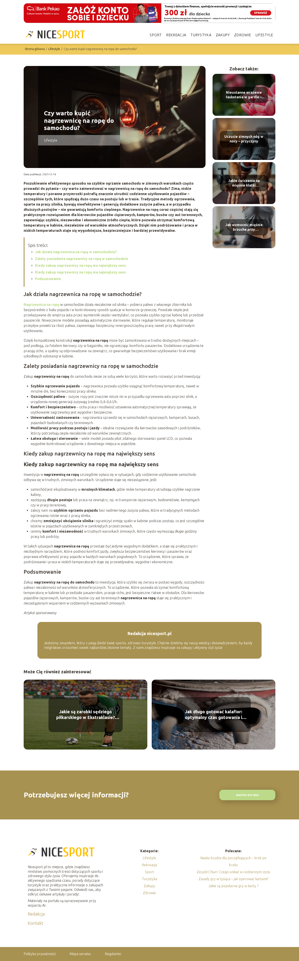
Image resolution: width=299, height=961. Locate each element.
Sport (156, 35)
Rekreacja (176, 35)
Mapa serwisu (80, 954)
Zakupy (223, 35)
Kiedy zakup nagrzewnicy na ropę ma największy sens (80, 265)
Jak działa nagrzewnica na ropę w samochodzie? (76, 252)
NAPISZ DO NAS (247, 795)
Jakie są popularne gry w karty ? (233, 886)
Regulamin (113, 954)
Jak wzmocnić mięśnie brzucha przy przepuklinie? (244, 227)
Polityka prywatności (40, 954)
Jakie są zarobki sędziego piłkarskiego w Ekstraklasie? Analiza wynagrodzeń (85, 714)
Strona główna (35, 49)
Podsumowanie (48, 279)
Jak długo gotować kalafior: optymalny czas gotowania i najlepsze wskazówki (213, 714)
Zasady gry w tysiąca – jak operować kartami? (233, 879)
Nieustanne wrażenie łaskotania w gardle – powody (244, 94)
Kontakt (35, 923)
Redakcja (36, 913)
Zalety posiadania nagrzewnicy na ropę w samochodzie (81, 259)
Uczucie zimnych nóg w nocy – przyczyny (243, 139)
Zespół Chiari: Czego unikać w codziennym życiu (233, 872)
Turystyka (200, 35)
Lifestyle (264, 35)
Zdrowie (242, 35)
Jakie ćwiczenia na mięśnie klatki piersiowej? (244, 183)
